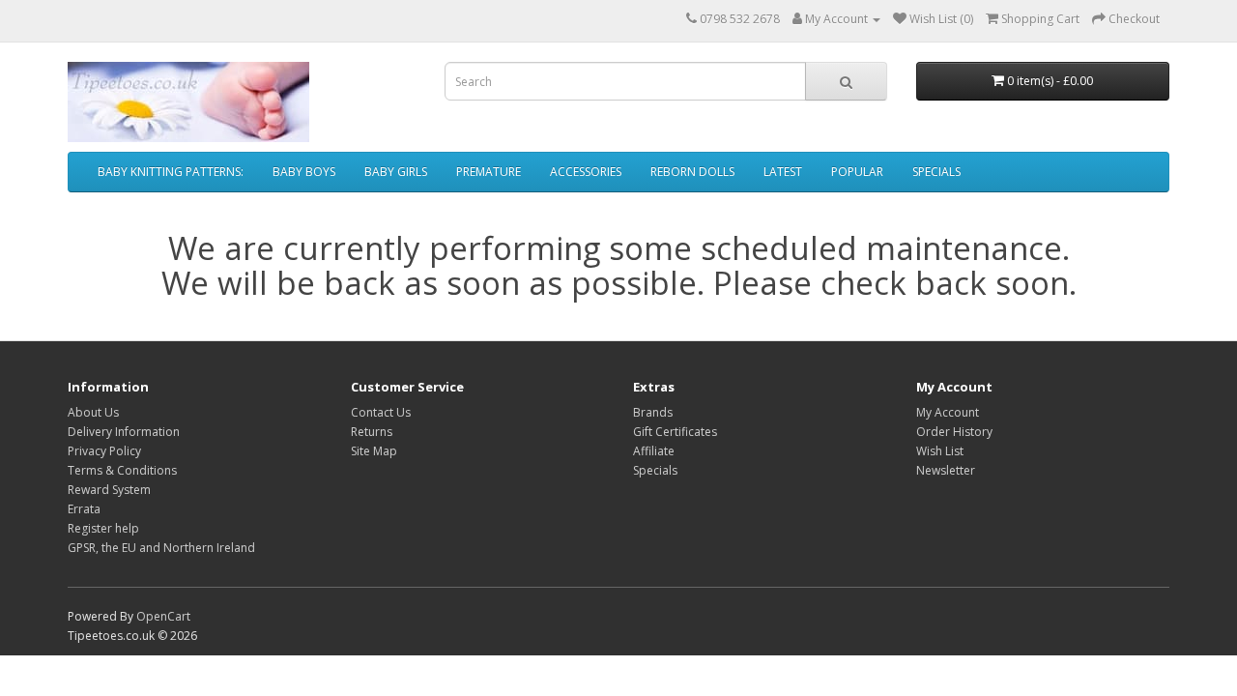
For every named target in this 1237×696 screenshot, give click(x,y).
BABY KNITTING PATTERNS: (171, 171)
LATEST (782, 171)
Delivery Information (124, 431)
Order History (954, 431)
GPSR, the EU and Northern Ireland (161, 547)
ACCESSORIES (585, 171)
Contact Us (381, 412)
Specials (655, 470)
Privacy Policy (104, 451)
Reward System (109, 489)
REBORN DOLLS (692, 171)
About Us (93, 412)
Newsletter (945, 470)
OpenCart (163, 616)
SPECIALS (936, 171)
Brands (653, 412)
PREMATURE (488, 171)
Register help (103, 528)
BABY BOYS (304, 171)
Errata (84, 509)
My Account (947, 412)
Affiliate (654, 451)
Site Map (374, 451)
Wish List (940, 451)
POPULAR (857, 171)
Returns (371, 431)
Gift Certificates (675, 431)
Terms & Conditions (122, 470)
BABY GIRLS (395, 171)
